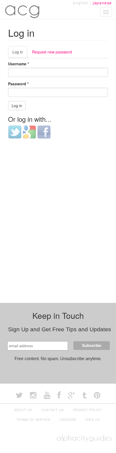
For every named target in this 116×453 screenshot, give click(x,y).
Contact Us (52, 410)
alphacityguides (84, 438)
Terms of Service (33, 419)
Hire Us (93, 419)
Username (18, 63)
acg (22, 8)
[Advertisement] (58, 206)
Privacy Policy (87, 410)
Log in (19, 53)
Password (18, 83)
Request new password (52, 52)
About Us (23, 410)
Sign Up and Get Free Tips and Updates (59, 329)
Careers (68, 419)
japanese (102, 2)
